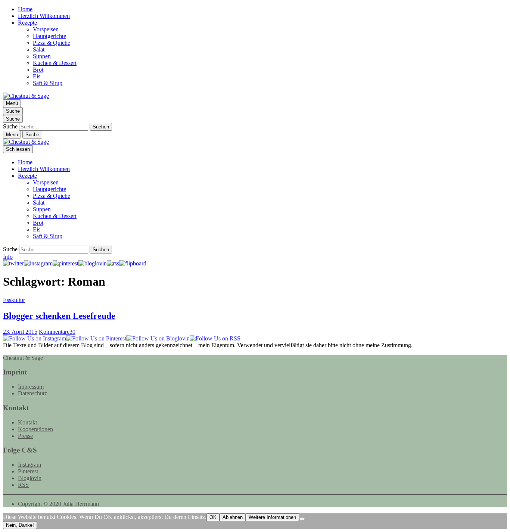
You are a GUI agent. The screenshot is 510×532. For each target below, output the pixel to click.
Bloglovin (29, 478)
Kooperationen (35, 429)
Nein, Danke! (20, 525)
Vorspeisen (46, 29)
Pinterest (28, 471)
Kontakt (27, 422)
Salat (38, 49)
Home (25, 9)
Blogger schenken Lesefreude (59, 316)
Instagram (29, 464)
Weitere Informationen (272, 517)
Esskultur (14, 300)
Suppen (42, 56)
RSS (23, 485)
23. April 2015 (20, 332)
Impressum (31, 386)
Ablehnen (233, 517)
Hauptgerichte (49, 36)
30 (57, 332)
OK (213, 517)
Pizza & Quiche (51, 43)
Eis (36, 76)
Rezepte (27, 22)
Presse (25, 436)
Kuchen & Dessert (55, 63)
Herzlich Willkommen (44, 16)
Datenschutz (32, 393)
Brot (38, 69)
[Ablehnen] (302, 519)
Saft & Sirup (47, 83)
